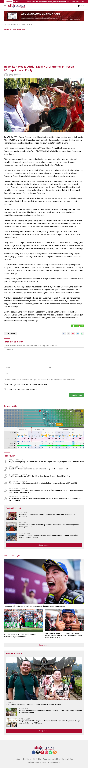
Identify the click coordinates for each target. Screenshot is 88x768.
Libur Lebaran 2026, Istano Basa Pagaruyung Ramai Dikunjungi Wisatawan (34, 704)
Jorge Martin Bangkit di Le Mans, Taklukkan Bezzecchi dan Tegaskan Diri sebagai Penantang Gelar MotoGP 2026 (63, 635)
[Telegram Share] (77, 333)
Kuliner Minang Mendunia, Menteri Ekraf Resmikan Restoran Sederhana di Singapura (47, 515)
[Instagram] (46, 752)
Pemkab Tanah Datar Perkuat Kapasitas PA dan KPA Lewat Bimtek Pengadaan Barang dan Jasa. (49, 526)
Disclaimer (27, 759)
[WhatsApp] (50, 752)
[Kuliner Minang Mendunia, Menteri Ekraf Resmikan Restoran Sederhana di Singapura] (11, 516)
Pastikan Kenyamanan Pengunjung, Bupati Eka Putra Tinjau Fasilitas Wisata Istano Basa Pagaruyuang (50, 711)
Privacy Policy (67, 759)
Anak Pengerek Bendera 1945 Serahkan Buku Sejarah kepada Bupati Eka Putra (39, 476)
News (24, 29)
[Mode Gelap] (79, 6)
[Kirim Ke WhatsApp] (82, 333)
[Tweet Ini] (68, 333)
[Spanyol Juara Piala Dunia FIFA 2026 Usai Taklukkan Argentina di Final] (23, 620)
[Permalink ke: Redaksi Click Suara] (6, 75)
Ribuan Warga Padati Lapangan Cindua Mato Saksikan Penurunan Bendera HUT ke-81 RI (43, 483)
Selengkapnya (43, 545)
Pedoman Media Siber (51, 759)
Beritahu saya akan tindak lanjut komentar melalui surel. (26, 384)
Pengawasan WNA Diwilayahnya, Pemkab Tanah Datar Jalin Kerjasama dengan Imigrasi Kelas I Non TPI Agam (50, 722)
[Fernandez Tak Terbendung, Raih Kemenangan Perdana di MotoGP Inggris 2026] (44, 581)
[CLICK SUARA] (16, 6)
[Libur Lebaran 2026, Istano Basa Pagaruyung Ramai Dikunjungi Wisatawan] (44, 678)
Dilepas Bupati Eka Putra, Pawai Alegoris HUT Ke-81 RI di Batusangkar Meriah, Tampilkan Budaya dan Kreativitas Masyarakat (46, 491)
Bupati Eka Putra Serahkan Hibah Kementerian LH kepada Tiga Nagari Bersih (38, 469)
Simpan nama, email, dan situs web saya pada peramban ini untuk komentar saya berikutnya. (40, 380)
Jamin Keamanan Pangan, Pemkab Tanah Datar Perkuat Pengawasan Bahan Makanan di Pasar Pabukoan (48, 536)
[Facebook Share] (64, 333)
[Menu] (5, 6)
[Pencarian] (82, 6)
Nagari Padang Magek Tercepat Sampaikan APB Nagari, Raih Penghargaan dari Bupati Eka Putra (46, 462)
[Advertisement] (44, 48)
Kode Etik (37, 759)
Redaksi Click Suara (15, 74)
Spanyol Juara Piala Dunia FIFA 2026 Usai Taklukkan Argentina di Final (20, 635)
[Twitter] (38, 752)
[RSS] (55, 752)
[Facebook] (34, 752)
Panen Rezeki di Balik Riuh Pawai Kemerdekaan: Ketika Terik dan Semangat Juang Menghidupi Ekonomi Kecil (45, 499)
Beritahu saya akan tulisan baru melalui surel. (22, 389)
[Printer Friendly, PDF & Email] (77, 326)
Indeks (18, 759)
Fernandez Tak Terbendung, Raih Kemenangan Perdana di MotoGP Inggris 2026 (34, 606)
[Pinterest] (42, 752)
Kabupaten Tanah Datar (12, 29)
